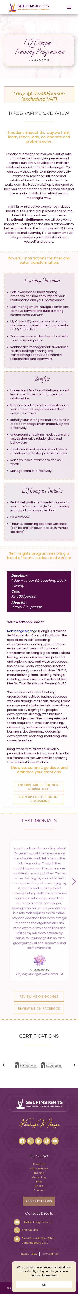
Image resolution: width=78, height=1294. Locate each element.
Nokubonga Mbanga (22, 631)
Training (39, 1173)
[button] (65, 7)
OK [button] (44, 1284)
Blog (39, 1181)
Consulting (39, 1177)
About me (39, 1164)
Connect (39, 1190)
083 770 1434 (30, 1230)
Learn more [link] (49, 1275)
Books (39, 1186)
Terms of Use (50, 1254)
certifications (39, 1201)
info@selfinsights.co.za (37, 1222)
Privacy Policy (28, 1254)
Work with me (39, 1168)
